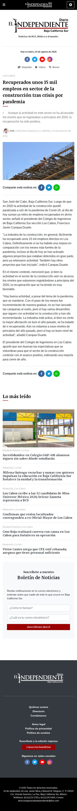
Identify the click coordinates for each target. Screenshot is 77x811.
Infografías (26, 67)
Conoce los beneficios (38, 747)
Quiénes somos (38, 707)
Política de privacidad (38, 728)
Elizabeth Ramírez (12, 450)
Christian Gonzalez (26, 131)
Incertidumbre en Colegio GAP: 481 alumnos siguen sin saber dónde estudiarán (36, 456)
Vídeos (41, 67)
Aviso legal (38, 724)
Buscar (55, 67)
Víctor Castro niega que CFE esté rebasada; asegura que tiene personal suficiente (35, 550)
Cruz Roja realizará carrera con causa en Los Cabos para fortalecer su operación (36, 533)
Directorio (39, 711)
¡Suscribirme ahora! (38, 627)
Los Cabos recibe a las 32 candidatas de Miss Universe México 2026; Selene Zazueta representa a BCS (36, 496)
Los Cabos (9, 76)
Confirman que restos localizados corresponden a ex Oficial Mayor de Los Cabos (37, 515)
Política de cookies (38, 732)
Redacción (8, 468)
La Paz (25, 450)
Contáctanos (38, 715)
